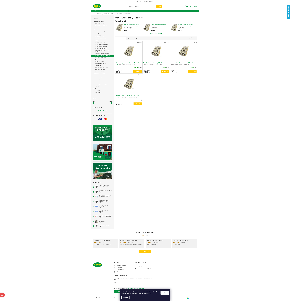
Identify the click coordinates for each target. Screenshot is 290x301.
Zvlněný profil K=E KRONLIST (101, 44)
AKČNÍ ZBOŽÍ (98, 92)
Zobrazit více (145, 251)
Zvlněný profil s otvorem (101, 46)
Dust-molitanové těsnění (101, 38)
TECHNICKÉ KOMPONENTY (99, 74)
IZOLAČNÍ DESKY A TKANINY (101, 26)
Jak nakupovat (137, 1)
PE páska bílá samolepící (101, 48)
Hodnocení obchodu (145, 232)
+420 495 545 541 (120, 267)
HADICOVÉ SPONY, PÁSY (100, 80)
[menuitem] (98, 11)
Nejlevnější (129, 38)
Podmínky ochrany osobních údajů (143, 269)
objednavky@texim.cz (121, 265)
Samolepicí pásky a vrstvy (101, 57)
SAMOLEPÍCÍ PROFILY (99, 36)
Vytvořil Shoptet (193, 298)
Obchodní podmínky (148, 1)
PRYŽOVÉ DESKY (98, 28)
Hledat (159, 6)
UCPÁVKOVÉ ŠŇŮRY (99, 62)
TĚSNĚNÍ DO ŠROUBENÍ (100, 70)
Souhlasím (164, 293)
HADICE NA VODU (98, 82)
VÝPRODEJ (97, 90)
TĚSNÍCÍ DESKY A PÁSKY (99, 22)
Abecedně (145, 38)
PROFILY (95, 30)
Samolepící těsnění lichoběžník (102, 53)
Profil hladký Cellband (100, 42)
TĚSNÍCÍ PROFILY (98, 34)
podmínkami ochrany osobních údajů (135, 288)
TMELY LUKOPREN (99, 76)
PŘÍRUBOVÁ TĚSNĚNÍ (99, 72)
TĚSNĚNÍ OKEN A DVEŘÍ (100, 32)
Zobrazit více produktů (155, 33)
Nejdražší (137, 38)
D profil (97, 40)
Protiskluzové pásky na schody (102, 55)
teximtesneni (119, 272)
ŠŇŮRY (95, 59)
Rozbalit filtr (101, 110)
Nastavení (125, 297)
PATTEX (97, 86)
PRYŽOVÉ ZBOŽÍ (98, 78)
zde (150, 293)
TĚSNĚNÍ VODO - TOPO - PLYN (101, 68)
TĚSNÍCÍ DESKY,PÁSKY (100, 24)
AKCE (95, 88)
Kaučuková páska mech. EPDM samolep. (102, 51)
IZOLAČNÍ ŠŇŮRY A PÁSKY (100, 64)
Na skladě (98, 107)
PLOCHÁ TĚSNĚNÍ (97, 66)
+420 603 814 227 (120, 270)
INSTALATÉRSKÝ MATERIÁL (101, 84)
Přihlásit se (118, 291)
